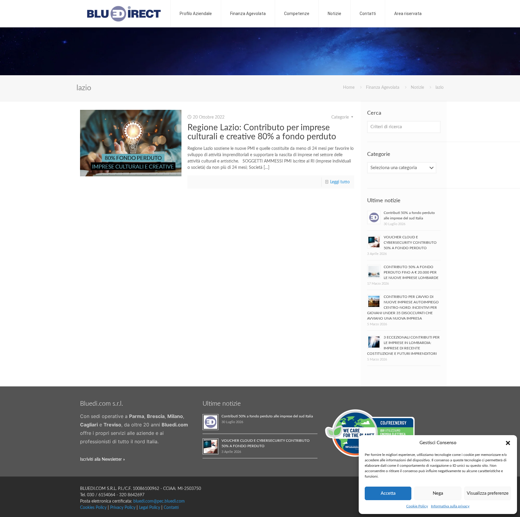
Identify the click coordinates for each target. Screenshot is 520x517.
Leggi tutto (340, 182)
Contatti (171, 508)
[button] (508, 443)
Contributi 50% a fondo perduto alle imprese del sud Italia (267, 416)
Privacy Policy (122, 508)
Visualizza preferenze (488, 493)
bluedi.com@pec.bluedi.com (159, 501)
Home (348, 87)
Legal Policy (149, 508)
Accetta (388, 493)
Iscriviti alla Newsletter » (102, 459)
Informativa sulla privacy (450, 506)
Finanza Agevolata (382, 87)
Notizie (417, 87)
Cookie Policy (417, 506)
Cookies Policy (93, 508)
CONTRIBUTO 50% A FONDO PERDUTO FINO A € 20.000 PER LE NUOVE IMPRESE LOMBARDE (411, 272)
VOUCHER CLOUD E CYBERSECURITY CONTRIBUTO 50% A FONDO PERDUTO (410, 242)
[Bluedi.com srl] (123, 13)
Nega (438, 493)
